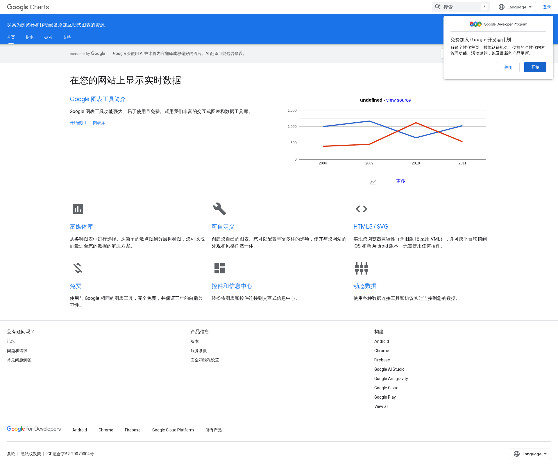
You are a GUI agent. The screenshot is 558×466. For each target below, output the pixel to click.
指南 (30, 37)
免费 (75, 286)
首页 (11, 37)
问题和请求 (17, 350)
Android (381, 341)
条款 (11, 453)
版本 (195, 341)
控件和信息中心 (232, 286)
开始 (535, 67)
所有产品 (213, 430)
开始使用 (78, 122)
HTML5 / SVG (371, 226)
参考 (48, 37)
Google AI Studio (389, 369)
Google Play (385, 397)
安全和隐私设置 (205, 360)
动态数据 (365, 286)
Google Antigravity (391, 378)
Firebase (382, 360)
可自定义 (223, 226)
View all (381, 406)
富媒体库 (81, 226)
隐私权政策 (31, 453)
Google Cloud (386, 388)
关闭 (508, 67)
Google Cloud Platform (173, 430)
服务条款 (199, 350)
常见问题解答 (19, 360)
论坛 (11, 341)
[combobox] (461, 7)
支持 (67, 37)
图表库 (99, 122)
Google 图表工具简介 (98, 99)
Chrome (381, 350)
